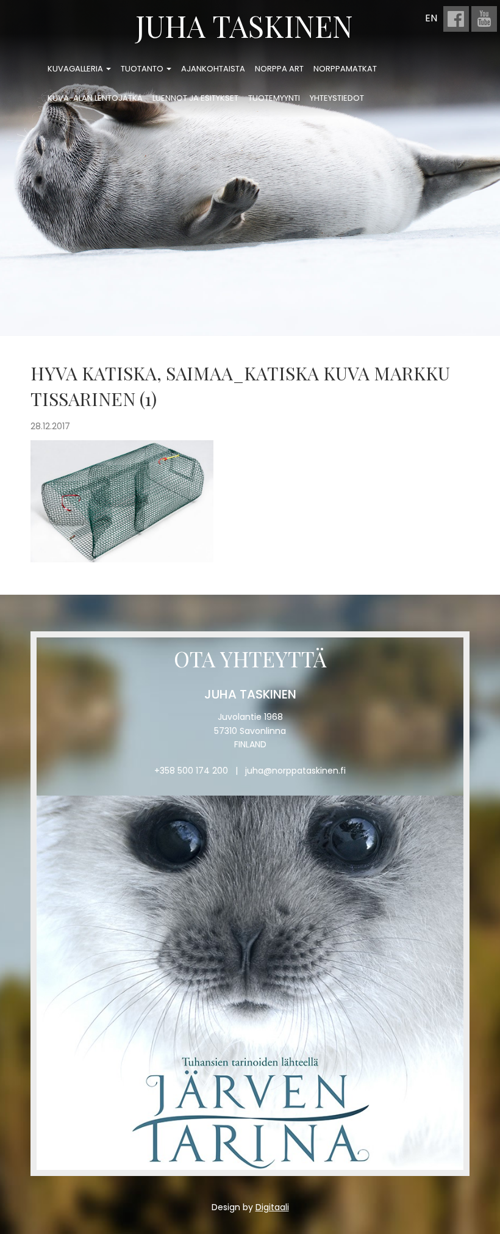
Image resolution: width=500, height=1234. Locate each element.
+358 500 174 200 (191, 770)
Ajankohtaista (213, 68)
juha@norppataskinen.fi (295, 770)
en (431, 18)
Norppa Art (279, 68)
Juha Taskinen (244, 25)
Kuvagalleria (76, 68)
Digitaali (272, 1207)
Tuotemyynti (274, 98)
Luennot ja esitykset (195, 98)
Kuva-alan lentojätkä (95, 98)
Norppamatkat (345, 68)
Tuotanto (143, 68)
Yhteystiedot (337, 98)
